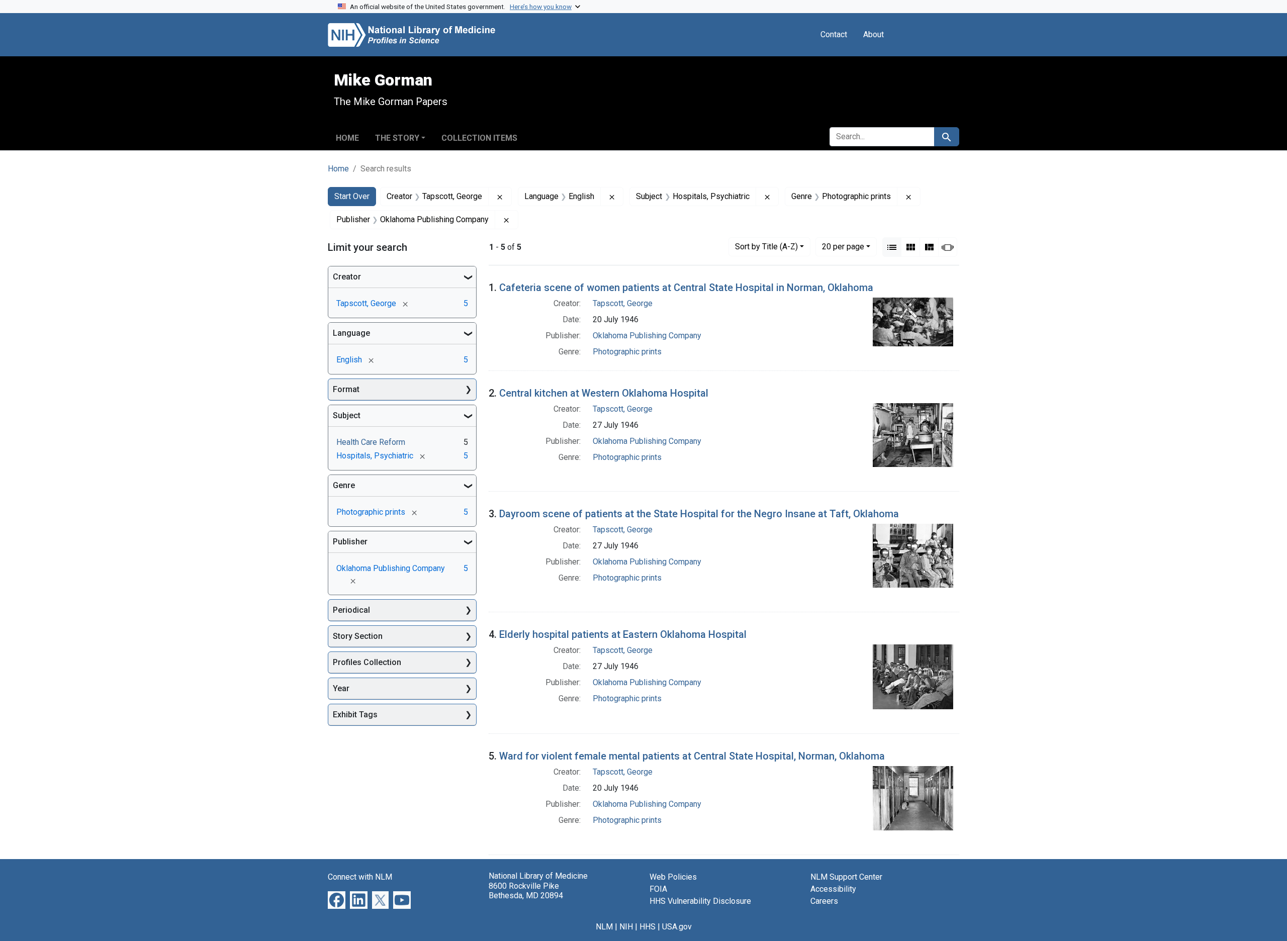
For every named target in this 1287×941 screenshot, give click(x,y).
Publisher (350, 541)
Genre (344, 485)
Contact (833, 34)
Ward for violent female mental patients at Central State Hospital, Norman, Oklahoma (692, 756)
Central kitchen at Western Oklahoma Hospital (603, 393)
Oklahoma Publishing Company (647, 335)
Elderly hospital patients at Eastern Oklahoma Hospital (623, 634)
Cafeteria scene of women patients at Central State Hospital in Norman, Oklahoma (686, 287)
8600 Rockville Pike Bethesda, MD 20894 (526, 890)
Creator (347, 276)
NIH (626, 926)
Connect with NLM (360, 877)
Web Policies (673, 877)
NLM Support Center (846, 877)
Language (351, 333)
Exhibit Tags (355, 714)
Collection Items (479, 138)
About (873, 34)
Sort (766, 246)
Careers (824, 901)
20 (843, 246)
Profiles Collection (367, 662)
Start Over (352, 196)
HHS (647, 926)
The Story (397, 138)
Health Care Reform (370, 442)
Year (341, 688)
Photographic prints (627, 351)
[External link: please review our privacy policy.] (336, 899)
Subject (346, 415)
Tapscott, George (623, 303)
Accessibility (833, 889)
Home (347, 138)
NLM (604, 926)
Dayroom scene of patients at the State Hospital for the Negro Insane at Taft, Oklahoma (699, 514)
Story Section (358, 636)
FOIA (658, 889)
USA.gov (677, 926)
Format (346, 389)
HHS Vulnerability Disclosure (700, 901)
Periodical (351, 610)
